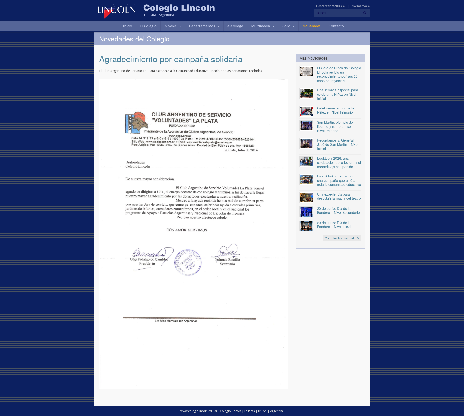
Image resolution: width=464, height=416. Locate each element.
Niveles (171, 26)
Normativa (360, 6)
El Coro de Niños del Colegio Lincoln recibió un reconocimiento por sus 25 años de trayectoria (339, 74)
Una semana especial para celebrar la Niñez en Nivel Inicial (337, 94)
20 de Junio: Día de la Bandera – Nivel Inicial (334, 224)
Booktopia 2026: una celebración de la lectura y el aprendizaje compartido (339, 162)
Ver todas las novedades (341, 238)
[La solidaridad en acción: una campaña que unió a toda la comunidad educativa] (306, 179)
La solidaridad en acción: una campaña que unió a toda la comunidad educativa (339, 180)
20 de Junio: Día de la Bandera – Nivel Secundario (338, 210)
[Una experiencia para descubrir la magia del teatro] (306, 197)
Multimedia (260, 26)
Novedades (312, 26)
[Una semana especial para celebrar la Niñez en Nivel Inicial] (306, 93)
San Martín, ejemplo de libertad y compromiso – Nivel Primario (335, 126)
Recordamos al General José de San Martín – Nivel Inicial (337, 144)
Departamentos (202, 26)
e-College (235, 26)
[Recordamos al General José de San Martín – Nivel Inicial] (306, 143)
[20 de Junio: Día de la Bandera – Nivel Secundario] (306, 211)
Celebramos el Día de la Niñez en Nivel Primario (335, 110)
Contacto (336, 26)
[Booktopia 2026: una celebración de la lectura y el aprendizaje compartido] (306, 161)
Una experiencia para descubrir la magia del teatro (339, 196)
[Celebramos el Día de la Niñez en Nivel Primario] (306, 111)
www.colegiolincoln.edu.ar (198, 411)
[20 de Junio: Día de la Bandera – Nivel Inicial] (306, 226)
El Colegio (148, 26)
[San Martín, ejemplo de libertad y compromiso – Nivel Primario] (306, 125)
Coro (286, 26)
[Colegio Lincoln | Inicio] (116, 11)
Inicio (127, 26)
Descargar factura (329, 6)
